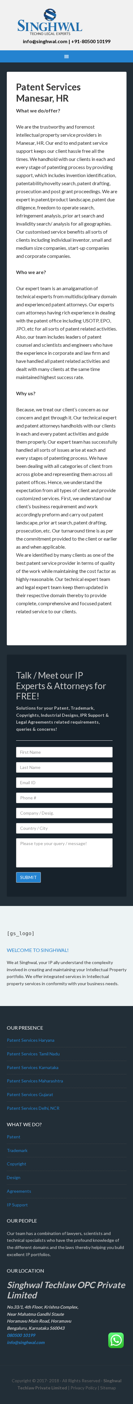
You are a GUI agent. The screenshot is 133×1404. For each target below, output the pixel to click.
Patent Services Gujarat (30, 1094)
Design (13, 1177)
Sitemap (108, 1387)
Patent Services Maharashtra (35, 1080)
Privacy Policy (84, 1387)
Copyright (16, 1163)
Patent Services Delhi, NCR (33, 1108)
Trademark (17, 1150)
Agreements (19, 1191)
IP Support (17, 1204)
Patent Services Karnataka (32, 1067)
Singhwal (67, 21)
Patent (13, 1136)
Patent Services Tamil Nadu (33, 1053)
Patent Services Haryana (30, 1040)
